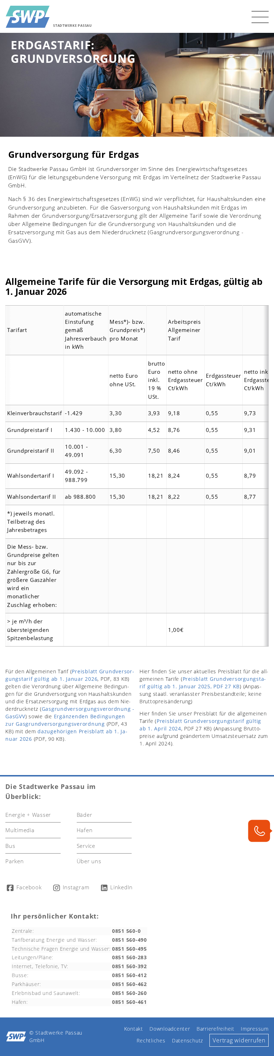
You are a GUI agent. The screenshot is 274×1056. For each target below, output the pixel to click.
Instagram (75, 887)
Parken (14, 861)
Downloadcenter (169, 1029)
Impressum (255, 1029)
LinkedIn (121, 887)
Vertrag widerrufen (239, 1040)
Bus (10, 845)
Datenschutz (187, 1040)
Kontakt (133, 1029)
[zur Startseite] (27, 16)
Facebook (28, 887)
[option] (137, 85)
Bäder (84, 814)
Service (86, 845)
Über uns (89, 861)
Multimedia (20, 830)
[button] (260, 17)
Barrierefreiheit (215, 1029)
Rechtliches (151, 1040)
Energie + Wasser (28, 814)
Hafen (85, 830)
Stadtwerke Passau (72, 26)
